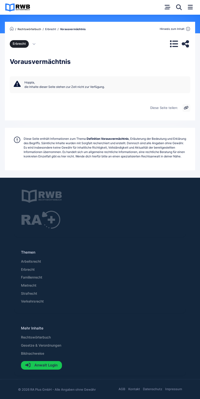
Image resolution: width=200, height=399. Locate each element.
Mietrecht (28, 285)
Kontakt (134, 389)
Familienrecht (31, 277)
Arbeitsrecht (31, 261)
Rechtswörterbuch (36, 337)
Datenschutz (152, 389)
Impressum (173, 389)
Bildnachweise (32, 353)
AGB (122, 389)
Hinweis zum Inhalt (172, 29)
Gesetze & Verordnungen (41, 345)
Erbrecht (19, 44)
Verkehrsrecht (32, 301)
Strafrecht (29, 293)
